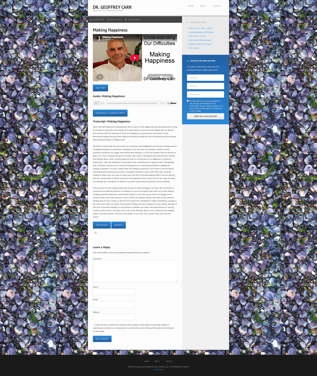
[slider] (173, 102)
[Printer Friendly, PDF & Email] (95, 233)
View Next (118, 225)
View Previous (102, 225)
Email (96, 299)
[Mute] (170, 103)
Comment (97, 258)
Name (96, 287)
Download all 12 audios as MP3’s (110, 113)
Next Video (100, 88)
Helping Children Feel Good (200, 44)
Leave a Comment (134, 19)
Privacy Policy (159, 369)
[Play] (97, 103)
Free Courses (194, 48)
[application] (135, 103)
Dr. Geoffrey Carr (112, 7)
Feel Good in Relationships (200, 40)
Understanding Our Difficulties (201, 32)
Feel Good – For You (197, 36)
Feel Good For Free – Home (200, 28)
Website (96, 312)
